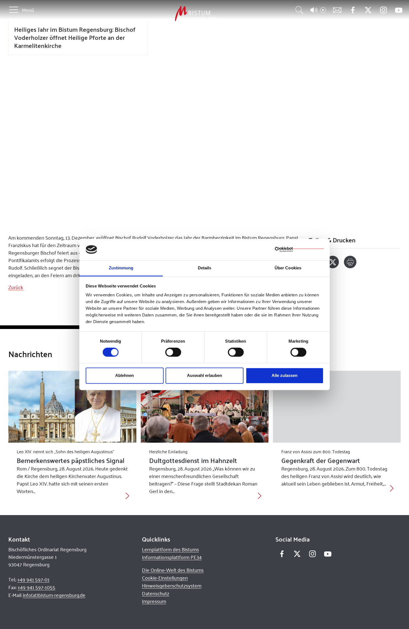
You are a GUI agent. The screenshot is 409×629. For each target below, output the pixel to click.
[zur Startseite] (167, 14)
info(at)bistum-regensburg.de (54, 595)
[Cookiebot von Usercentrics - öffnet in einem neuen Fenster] (299, 249)
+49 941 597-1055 (36, 587)
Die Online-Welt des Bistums (173, 570)
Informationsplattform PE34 (172, 557)
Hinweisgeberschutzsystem (171, 585)
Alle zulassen (284, 375)
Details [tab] (204, 267)
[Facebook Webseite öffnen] (352, 10)
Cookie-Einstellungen (165, 578)
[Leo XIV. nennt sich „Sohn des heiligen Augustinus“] (72, 407)
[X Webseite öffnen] (368, 10)
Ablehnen (124, 375)
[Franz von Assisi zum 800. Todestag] (337, 407)
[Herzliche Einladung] (204, 407)
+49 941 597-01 (33, 579)
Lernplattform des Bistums (170, 549)
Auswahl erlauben (204, 375)
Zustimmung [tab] (121, 267)
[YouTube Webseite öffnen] (398, 9)
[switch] (173, 352)
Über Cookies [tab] (288, 267)
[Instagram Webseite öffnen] (383, 10)
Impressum (154, 601)
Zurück (15, 287)
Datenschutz (155, 593)
